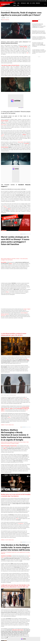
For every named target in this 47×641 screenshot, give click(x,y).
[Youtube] (45, 0)
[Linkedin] (25, 20)
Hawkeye (24, 134)
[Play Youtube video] (15, 222)
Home (2, 10)
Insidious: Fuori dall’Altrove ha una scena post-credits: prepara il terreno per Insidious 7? (39, 38)
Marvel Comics (3, 124)
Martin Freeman (20, 629)
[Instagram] (40, 0)
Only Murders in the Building (6, 555)
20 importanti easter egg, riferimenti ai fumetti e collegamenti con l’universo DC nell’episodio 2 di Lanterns (38, 25)
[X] (43, 0)
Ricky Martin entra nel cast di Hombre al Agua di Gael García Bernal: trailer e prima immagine (39, 32)
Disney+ (10, 263)
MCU (26, 47)
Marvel (2, 135)
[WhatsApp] (23, 20)
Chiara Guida (3, 17)
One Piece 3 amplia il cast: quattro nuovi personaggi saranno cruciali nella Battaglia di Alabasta (38, 44)
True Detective (20, 523)
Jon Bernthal (26, 143)
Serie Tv (4, 10)
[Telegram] (27, 20)
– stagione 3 (9, 408)
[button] (45, 4)
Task (27, 52)
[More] (29, 20)
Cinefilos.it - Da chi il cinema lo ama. (7, 424)
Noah (17, 518)
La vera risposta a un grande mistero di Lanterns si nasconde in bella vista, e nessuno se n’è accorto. (39, 51)
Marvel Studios (20, 142)
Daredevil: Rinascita (4, 120)
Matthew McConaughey (5, 445)
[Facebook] (39, 0)
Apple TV (5, 448)
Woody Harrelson (13, 445)
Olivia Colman (14, 629)
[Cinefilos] (6, 4)
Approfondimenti (8, 10)
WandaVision (3, 315)
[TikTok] (42, 0)
